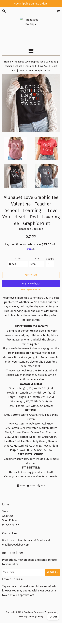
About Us (7, 515)
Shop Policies (10, 520)
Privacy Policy (10, 524)
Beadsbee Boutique (33, 612)
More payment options (31, 289)
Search (6, 511)
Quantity (50, 259)
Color (18, 258)
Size (37, 258)
